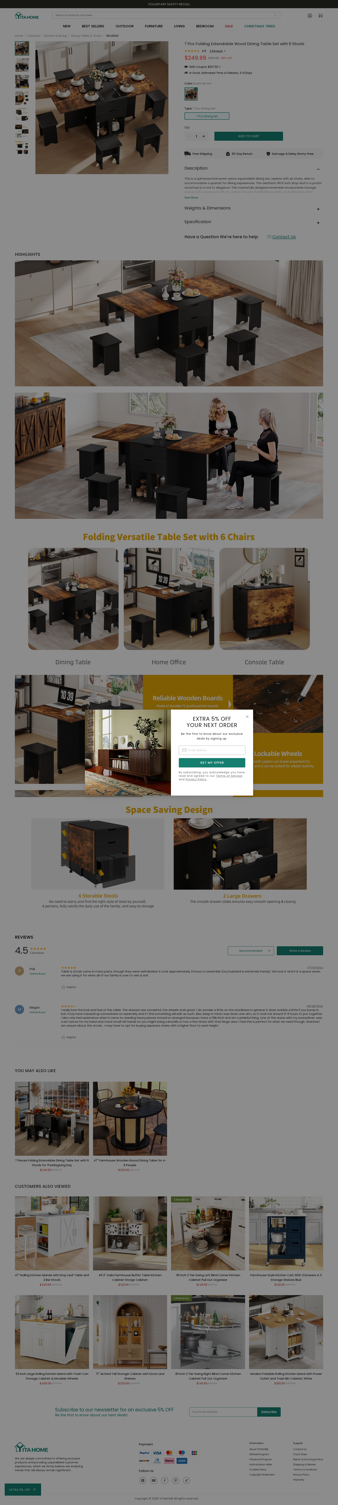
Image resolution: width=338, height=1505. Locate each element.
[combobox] (212, 750)
